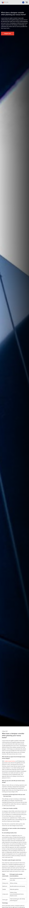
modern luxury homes (9, 761)
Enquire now (7, 33)
